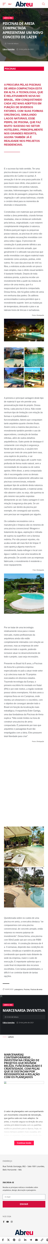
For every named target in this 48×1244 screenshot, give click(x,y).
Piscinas (26, 989)
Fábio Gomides (9, 49)
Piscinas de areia (36, 989)
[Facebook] (4, 1222)
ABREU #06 (8, 18)
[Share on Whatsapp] (19, 1240)
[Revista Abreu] (24, 4)
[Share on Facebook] (3, 1240)
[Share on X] (8, 1240)
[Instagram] (11, 1222)
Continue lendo (24, 1143)
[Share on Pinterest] (14, 1240)
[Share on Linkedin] (25, 1240)
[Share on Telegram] (31, 1240)
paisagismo (18, 989)
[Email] (36, 1240)
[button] (5, 4)
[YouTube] (7, 1222)
